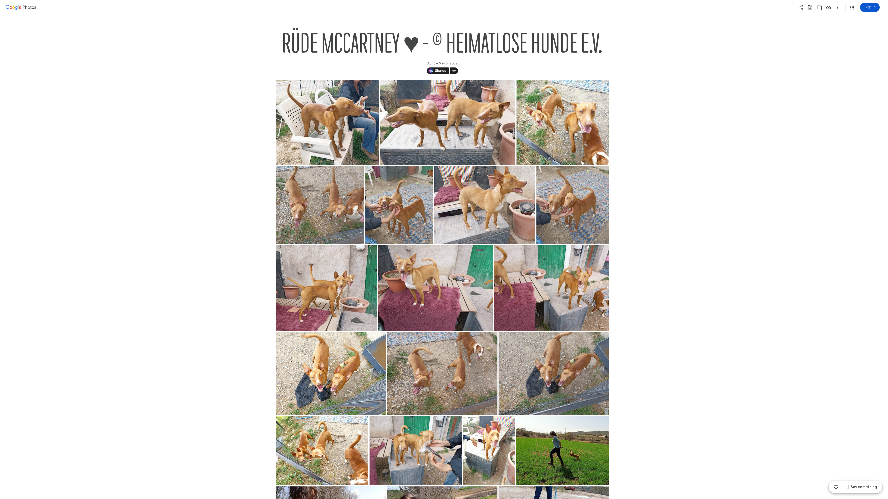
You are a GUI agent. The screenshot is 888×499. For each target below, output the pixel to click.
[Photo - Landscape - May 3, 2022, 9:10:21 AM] (553, 373)
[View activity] (819, 7)
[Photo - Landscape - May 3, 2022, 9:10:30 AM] (551, 288)
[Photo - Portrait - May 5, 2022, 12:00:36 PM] (399, 205)
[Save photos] (828, 7)
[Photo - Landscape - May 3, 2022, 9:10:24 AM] (331, 373)
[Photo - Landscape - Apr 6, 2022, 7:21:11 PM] (562, 450)
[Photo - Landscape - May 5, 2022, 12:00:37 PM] (327, 122)
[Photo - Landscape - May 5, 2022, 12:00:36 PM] (562, 122)
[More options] (837, 7)
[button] (852, 7)
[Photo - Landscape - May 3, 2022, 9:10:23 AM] (442, 373)
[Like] (836, 487)
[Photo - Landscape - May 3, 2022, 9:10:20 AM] (322, 450)
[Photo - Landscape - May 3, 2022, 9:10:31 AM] (435, 288)
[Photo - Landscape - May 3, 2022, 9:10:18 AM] (415, 450)
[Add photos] (810, 7)
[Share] (800, 7)
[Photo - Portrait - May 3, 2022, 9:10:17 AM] (489, 450)
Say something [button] (864, 487)
